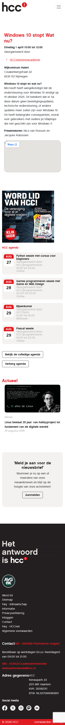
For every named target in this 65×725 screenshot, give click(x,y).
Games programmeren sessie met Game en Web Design (38, 282)
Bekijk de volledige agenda (22, 354)
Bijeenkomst (24, 306)
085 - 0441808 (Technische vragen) (37, 643)
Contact (7, 622)
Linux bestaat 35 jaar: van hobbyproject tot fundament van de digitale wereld (32, 424)
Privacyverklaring (13, 613)
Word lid (7, 595)
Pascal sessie (25, 328)
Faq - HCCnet (11, 626)
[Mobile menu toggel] (59, 7)
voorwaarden (42, 722)
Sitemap (7, 599)
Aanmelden (32, 495)
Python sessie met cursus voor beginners (36, 257)
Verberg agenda (15, 363)
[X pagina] (13, 708)
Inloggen (7, 617)
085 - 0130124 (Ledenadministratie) (24, 663)
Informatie (8, 608)
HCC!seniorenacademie (25, 59)
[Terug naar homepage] (14, 6)
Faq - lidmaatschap (14, 604)
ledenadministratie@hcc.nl (19, 668)
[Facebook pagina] (4, 708)
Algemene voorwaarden (17, 631)
